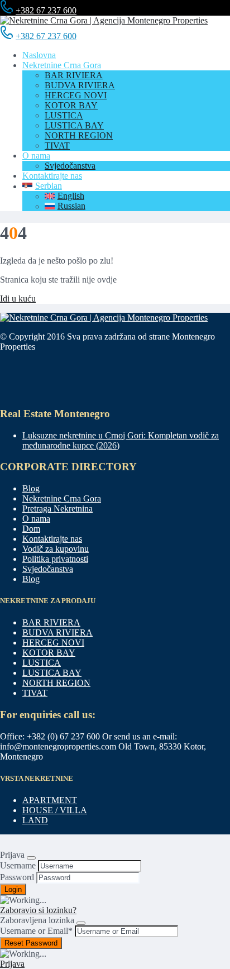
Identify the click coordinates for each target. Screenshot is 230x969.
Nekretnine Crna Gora (61, 65)
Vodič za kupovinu (55, 548)
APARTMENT (49, 800)
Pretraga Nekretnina (57, 508)
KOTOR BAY (71, 105)
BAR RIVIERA (74, 75)
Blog (31, 488)
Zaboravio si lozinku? (38, 910)
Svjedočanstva (70, 165)
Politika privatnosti (55, 559)
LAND (35, 820)
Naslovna (39, 55)
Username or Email (36, 930)
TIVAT (57, 145)
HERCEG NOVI (76, 95)
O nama (36, 155)
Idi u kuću (18, 298)
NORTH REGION (79, 135)
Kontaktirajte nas (52, 175)
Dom (31, 528)
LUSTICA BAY (74, 125)
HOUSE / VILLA (54, 810)
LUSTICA (64, 115)
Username (18, 865)
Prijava (12, 963)
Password (17, 877)
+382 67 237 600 (46, 10)
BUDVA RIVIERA (80, 85)
